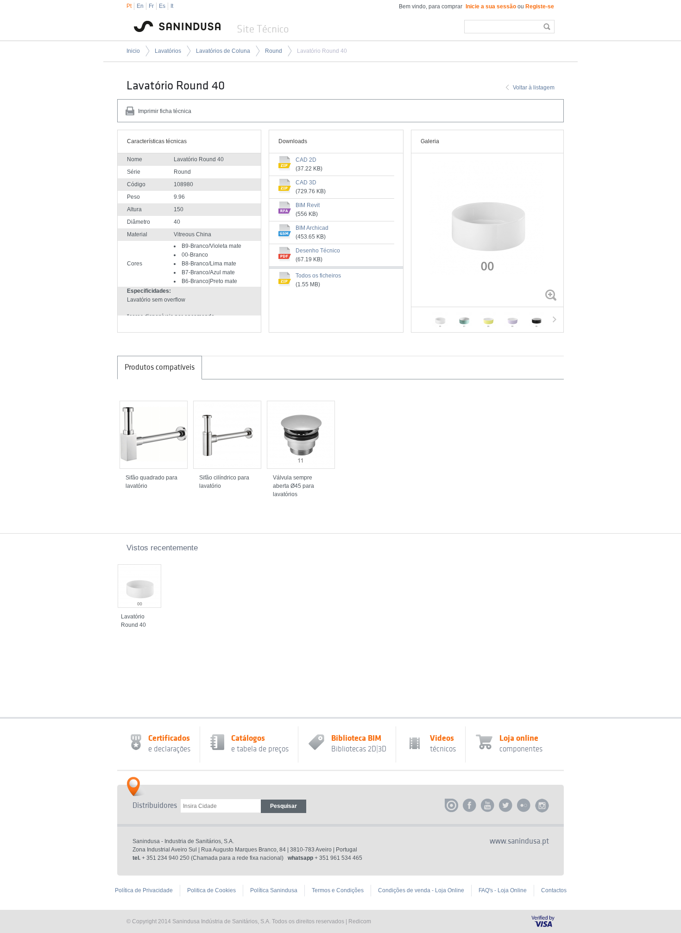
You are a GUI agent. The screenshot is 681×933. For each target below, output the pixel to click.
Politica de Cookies (211, 890)
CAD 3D (306, 182)
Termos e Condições (338, 890)
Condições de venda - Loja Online (421, 890)
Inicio (133, 51)
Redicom (359, 921)
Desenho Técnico (318, 250)
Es (162, 6)
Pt (129, 6)
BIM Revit (308, 205)
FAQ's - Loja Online (503, 890)
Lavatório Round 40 (322, 51)
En (140, 6)
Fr (151, 6)
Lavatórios (168, 51)
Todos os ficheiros (318, 275)
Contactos (554, 890)
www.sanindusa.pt (519, 841)
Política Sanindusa (273, 890)
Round (273, 51)
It (171, 6)
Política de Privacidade (144, 890)
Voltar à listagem (534, 87)
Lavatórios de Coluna (223, 51)
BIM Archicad (312, 228)
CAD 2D (306, 160)
